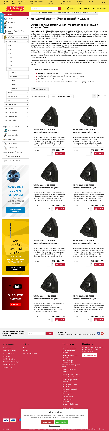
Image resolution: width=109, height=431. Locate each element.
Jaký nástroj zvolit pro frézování (69, 370)
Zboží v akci (6, 2)
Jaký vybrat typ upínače (69, 389)
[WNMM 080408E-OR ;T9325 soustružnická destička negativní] (49, 116)
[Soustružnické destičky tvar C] (27, 45)
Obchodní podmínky (50, 2)
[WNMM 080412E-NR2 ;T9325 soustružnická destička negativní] (88, 116)
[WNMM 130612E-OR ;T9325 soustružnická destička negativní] (49, 227)
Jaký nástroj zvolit (21, 2)
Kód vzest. (66, 96)
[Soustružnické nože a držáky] (27, 32)
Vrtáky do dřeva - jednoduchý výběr (68, 361)
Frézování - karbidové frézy (71, 377)
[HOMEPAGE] (32, 13)
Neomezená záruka (9, 364)
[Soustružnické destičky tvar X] (27, 93)
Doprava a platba (80, 2)
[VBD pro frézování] (27, 104)
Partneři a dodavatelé (30, 353)
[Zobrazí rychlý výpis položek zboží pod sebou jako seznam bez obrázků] (105, 96)
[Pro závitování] (27, 120)
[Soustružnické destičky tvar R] (27, 53)
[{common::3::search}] (59, 8)
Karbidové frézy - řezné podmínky (69, 385)
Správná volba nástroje (69, 348)
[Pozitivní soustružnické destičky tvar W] (27, 73)
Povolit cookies (61, 422)
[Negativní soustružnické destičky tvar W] (27, 77)
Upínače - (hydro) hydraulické (67, 400)
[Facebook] (98, 333)
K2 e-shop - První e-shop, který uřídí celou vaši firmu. (87, 429)
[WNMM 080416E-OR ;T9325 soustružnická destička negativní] (88, 172)
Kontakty (91, 1)
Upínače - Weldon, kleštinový (68, 393)
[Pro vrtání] (27, 108)
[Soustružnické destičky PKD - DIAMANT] (27, 97)
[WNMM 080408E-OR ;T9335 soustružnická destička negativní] (88, 283)
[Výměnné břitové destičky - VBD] (27, 37)
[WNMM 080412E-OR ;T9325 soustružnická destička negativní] (49, 172)
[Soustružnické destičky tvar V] (27, 65)
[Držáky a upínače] (27, 126)
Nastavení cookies (54, 426)
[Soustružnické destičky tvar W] (27, 69)
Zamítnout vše (47, 422)
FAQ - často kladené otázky (36, 2)
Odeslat (49, 333)
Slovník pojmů (7, 367)
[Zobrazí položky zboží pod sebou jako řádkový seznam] (99, 96)
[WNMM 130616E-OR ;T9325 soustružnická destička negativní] (88, 227)
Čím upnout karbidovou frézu (70, 405)
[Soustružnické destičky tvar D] (27, 49)
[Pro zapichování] (27, 116)
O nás (13, 2)
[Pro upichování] (27, 112)
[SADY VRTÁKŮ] (27, 131)
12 (44, 96)
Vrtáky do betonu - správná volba (71, 366)
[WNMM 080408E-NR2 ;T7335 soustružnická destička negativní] (49, 283)
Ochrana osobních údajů (66, 2)
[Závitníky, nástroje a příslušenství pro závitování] (27, 23)
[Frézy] (27, 27)
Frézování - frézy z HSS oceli (71, 374)
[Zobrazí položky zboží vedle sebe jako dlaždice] (94, 96)
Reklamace (6, 356)
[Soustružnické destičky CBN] (27, 100)
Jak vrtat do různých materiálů (68, 352)
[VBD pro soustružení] (27, 41)
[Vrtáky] (27, 18)
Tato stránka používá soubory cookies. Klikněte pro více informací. (49, 429)
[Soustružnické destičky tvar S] (27, 57)
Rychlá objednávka (9, 359)
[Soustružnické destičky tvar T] (27, 61)
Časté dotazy (7, 348)
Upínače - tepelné (67, 396)
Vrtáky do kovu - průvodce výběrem (70, 356)
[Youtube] (102, 333)
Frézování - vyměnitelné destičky (70, 381)
